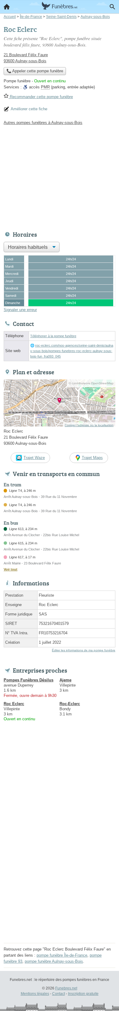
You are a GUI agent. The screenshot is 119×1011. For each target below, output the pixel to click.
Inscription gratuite (83, 994)
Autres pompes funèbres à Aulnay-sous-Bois (43, 122)
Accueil (6, 6)
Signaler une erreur (20, 309)
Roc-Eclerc (70, 703)
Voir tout (10, 569)
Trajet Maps (92, 457)
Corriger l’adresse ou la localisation (89, 425)
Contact (58, 994)
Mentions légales (35, 994)
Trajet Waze (34, 457)
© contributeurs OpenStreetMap (91, 383)
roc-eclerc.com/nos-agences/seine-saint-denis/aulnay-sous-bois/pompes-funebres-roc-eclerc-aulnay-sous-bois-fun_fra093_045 (71, 351)
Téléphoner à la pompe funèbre (53, 336)
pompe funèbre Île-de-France (62, 955)
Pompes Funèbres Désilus (28, 680)
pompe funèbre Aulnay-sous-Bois (54, 961)
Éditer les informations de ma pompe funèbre (83, 650)
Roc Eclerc (14, 703)
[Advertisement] (59, 882)
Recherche (112, 6)
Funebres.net (66, 988)
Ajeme (65, 680)
